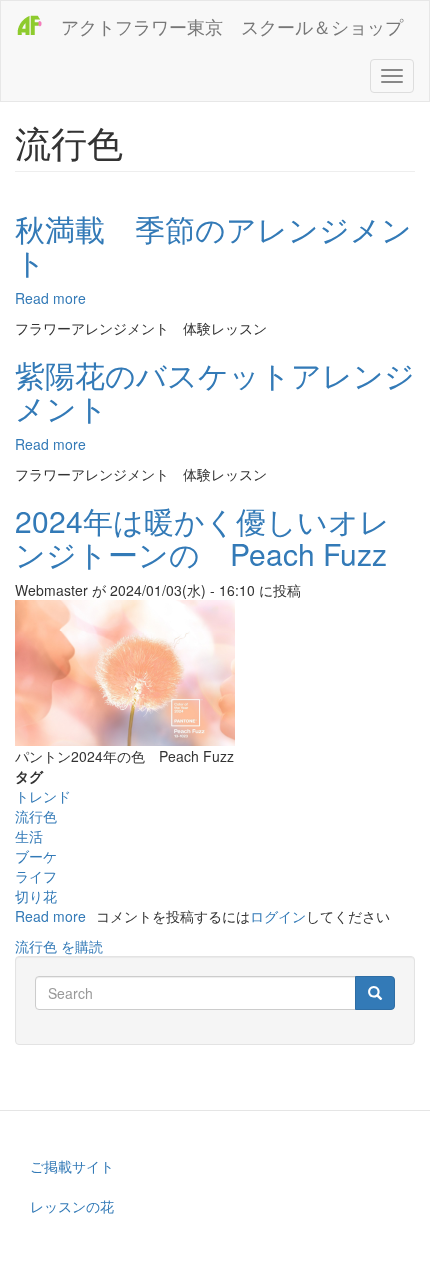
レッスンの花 (72, 1206)
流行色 (36, 816)
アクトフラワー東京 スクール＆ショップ (232, 26)
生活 (29, 836)
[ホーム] (31, 25)
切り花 (36, 896)
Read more (50, 298)
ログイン (278, 916)
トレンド (43, 796)
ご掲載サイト (72, 1166)
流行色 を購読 (59, 946)
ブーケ (36, 856)
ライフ (36, 876)
